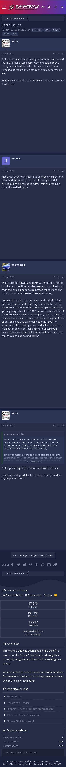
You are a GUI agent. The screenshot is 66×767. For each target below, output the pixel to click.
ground (56, 29)
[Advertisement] (33, 118)
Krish (6, 29)
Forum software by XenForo (27, 761)
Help (49, 595)
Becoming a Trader (18, 702)
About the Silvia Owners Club (23, 715)
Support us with (30, 708)
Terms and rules (14, 595)
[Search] (62, 7)
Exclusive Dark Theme (16, 590)
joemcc (16, 158)
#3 (63, 277)
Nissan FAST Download (20, 721)
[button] (4, 7)
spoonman (18, 264)
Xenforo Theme (47, 764)
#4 (63, 425)
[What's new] (55, 7)
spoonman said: (12, 434)
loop (15, 33)
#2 (63, 171)
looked (6, 33)
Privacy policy (35, 595)
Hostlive (28, 764)
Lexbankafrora (33, 631)
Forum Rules (14, 696)
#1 (63, 53)
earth (47, 29)
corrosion (37, 29)
